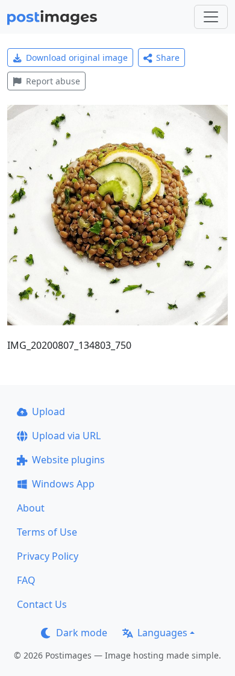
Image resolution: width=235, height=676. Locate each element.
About (31, 508)
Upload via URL (66, 435)
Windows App (63, 483)
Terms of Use (47, 532)
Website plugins (68, 459)
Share (168, 57)
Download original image (77, 57)
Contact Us (42, 604)
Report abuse (53, 81)
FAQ (26, 580)
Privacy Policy (47, 556)
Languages (162, 632)
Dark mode (81, 632)
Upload (48, 411)
